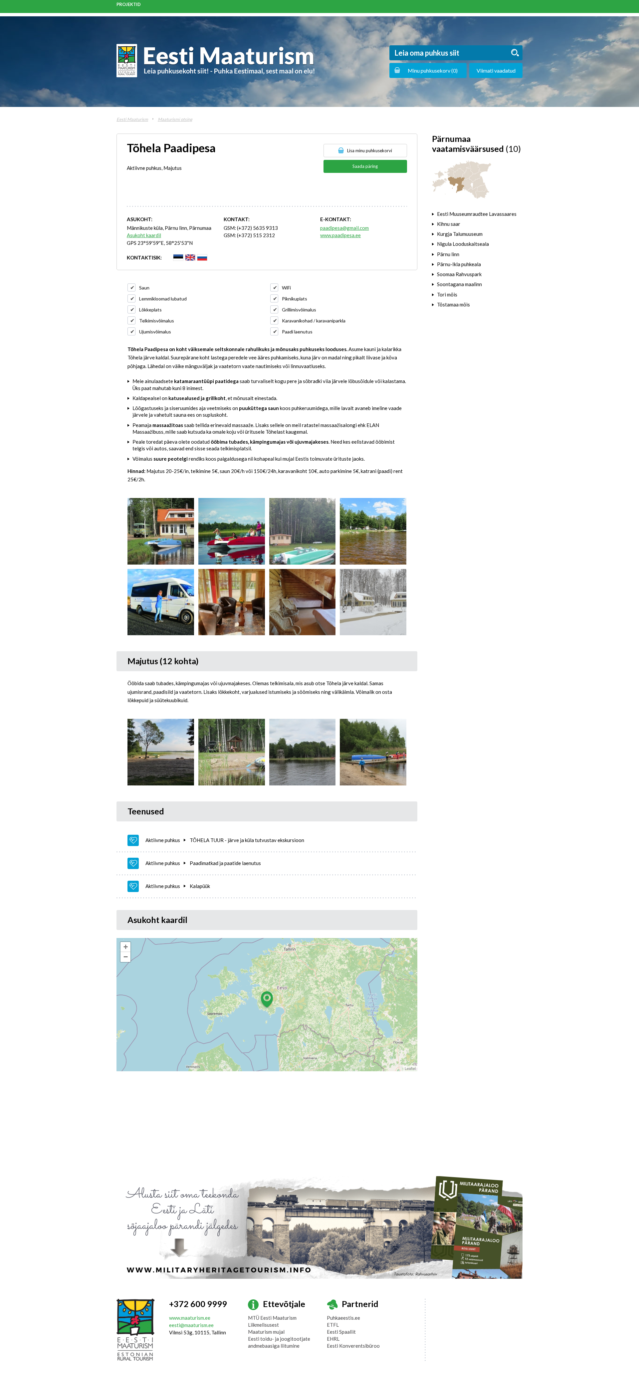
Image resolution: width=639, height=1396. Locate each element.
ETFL (333, 1325)
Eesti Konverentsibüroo (353, 1346)
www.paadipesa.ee (340, 235)
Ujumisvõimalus (155, 331)
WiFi (286, 287)
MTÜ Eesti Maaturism (272, 1318)
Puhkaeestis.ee (343, 1318)
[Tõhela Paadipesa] (160, 531)
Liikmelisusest (263, 1325)
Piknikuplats (294, 298)
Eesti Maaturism (132, 119)
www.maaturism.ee (189, 1318)
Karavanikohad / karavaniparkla (313, 320)
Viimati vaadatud (496, 70)
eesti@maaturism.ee (191, 1325)
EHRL (333, 1339)
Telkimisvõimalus (156, 320)
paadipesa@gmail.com (344, 228)
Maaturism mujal (266, 1332)
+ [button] (125, 947)
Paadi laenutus (297, 331)
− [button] (125, 957)
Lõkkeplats (150, 309)
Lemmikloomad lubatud (163, 298)
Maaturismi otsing (175, 119)
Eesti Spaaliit (341, 1332)
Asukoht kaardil (144, 235)
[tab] (477, 214)
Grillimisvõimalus (299, 309)
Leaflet (410, 1068)
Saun (144, 287)
